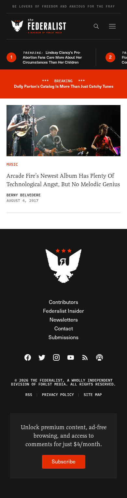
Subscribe (64, 461)
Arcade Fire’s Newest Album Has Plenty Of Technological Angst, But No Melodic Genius (63, 180)
